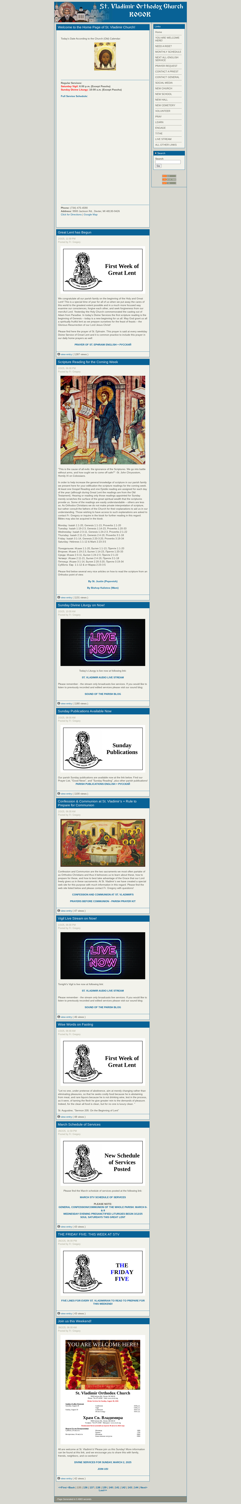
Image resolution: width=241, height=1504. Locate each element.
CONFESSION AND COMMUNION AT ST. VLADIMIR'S (103, 894)
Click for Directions (71, 214)
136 (85, 1487)
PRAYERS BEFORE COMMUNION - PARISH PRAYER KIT (103, 901)
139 (104, 1487)
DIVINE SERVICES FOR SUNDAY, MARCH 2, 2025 (102, 1462)
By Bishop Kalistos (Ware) (103, 587)
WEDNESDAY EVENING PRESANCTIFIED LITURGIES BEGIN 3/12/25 (103, 1213)
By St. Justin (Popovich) (103, 581)
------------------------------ (168, 34)
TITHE (158, 133)
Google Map (91, 214)
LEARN (159, 122)
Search (161, 153)
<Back (71, 1487)
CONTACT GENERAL (167, 77)
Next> (143, 1487)
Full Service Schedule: (74, 96)
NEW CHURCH (163, 88)
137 (92, 1487)
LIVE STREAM (163, 139)
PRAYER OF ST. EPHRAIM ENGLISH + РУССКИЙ (103, 344)
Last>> (103, 1490)
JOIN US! (103, 1469)
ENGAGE (160, 127)
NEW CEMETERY (165, 105)
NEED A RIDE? (163, 46)
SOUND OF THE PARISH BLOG (103, 694)
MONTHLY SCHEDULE (168, 51)
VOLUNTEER (162, 111)
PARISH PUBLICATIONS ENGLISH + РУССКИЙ (103, 784)
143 (130, 1487)
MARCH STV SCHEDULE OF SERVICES (103, 1197)
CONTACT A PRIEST (167, 71)
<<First (62, 1487)
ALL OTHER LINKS (166, 144)
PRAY (158, 116)
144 (136, 1487)
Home (158, 32)
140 (111, 1487)
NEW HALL (161, 99)
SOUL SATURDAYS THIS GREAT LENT (102, 1217)
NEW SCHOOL (163, 94)
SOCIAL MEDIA (164, 82)
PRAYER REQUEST (166, 65)
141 (117, 1487)
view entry (66, 354)
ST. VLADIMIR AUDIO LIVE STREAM (103, 677)
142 (123, 1487)
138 (98, 1487)
